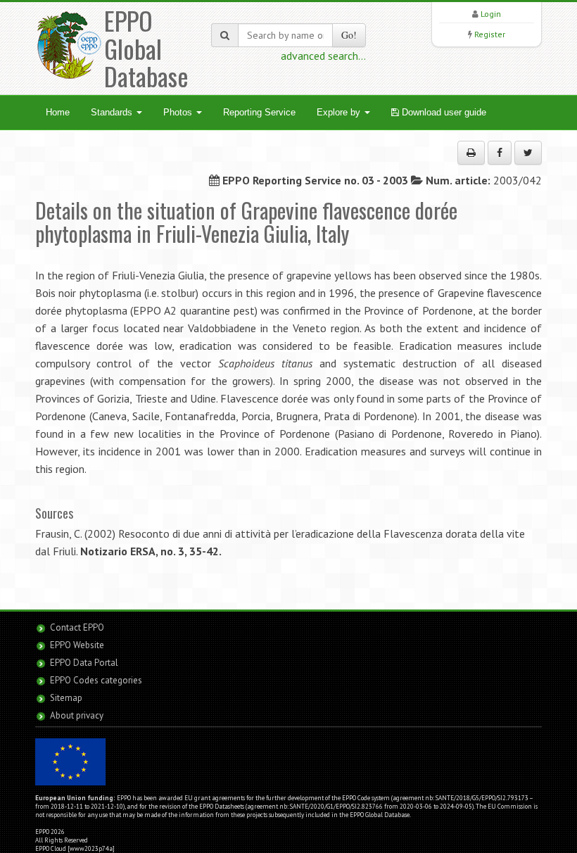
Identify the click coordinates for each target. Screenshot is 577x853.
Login (491, 13)
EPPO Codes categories (96, 680)
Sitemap (66, 698)
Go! (349, 35)
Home (58, 112)
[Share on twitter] (528, 153)
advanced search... (323, 56)
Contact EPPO (77, 627)
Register (489, 34)
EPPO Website (77, 645)
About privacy (76, 715)
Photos (179, 112)
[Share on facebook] (500, 153)
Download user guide (442, 112)
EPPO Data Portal (84, 663)
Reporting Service (259, 112)
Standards (113, 112)
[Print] (471, 153)
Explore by (340, 112)
